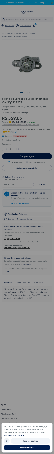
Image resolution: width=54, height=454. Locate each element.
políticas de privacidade (14, 435)
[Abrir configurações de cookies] (7, 441)
